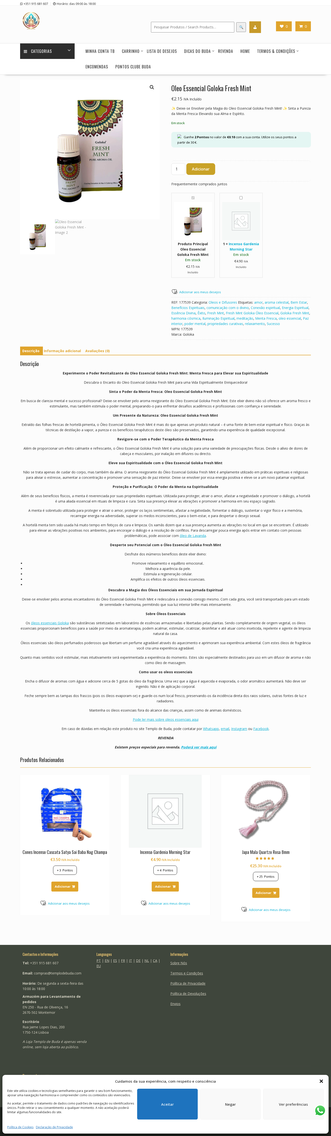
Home (245, 51)
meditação (244, 318)
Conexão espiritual (265, 307)
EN (107, 960)
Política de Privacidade (187, 983)
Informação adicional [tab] (62, 351)
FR (123, 960)
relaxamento (255, 323)
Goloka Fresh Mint (294, 313)
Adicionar (201, 169)
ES (115, 960)
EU (98, 966)
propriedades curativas (225, 323)
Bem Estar (299, 302)
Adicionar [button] (63, 886)
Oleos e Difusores (223, 302)
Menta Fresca (266, 318)
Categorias (41, 51)
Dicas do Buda (197, 51)
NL (146, 960)
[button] (321, 1081)
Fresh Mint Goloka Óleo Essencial (252, 313)
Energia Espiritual (295, 307)
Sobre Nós (178, 963)
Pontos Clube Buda (133, 67)
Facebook (261, 728)
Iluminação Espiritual (218, 318)
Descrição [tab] (30, 351)
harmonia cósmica (185, 318)
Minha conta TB (100, 51)
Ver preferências (293, 1104)
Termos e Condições (186, 973)
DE (138, 960)
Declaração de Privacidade (54, 1127)
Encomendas (97, 67)
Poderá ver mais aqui (198, 747)
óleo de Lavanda (193, 535)
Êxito (201, 313)
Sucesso (273, 323)
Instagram (239, 728)
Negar (230, 1104)
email (225, 728)
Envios (175, 1003)
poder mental (194, 323)
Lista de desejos (162, 51)
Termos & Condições (276, 51)
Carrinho (131, 51)
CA (155, 960)
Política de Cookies (20, 1127)
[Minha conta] (255, 27)
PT (98, 960)
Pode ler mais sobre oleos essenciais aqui (165, 719)
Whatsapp (211, 728)
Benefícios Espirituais (188, 307)
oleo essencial (290, 318)
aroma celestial (277, 302)
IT (130, 960)
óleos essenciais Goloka (50, 623)
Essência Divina (183, 313)
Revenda (225, 51)
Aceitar (167, 1104)
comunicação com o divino (227, 307)
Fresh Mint (215, 313)
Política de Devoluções (188, 993)
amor (258, 302)
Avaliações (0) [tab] (97, 351)
